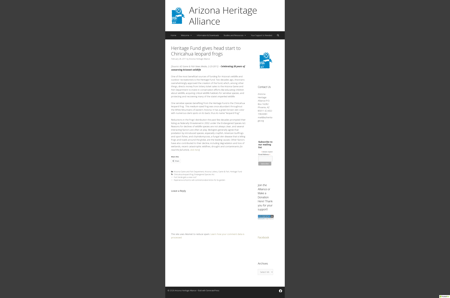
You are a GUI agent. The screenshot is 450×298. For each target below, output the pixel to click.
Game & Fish (223, 171)
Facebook (263, 237)
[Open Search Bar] (278, 35)
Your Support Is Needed (261, 35)
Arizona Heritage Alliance (223, 15)
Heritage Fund (236, 171)
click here (194, 149)
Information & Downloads (208, 35)
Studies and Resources (233, 35)
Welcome (185, 35)
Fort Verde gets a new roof (185, 177)
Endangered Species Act (204, 174)
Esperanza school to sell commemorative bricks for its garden (199, 180)
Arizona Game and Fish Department (189, 171)
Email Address (264, 154)
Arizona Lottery (211, 171)
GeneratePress (212, 290)
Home (173, 35)
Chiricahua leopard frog (183, 174)
